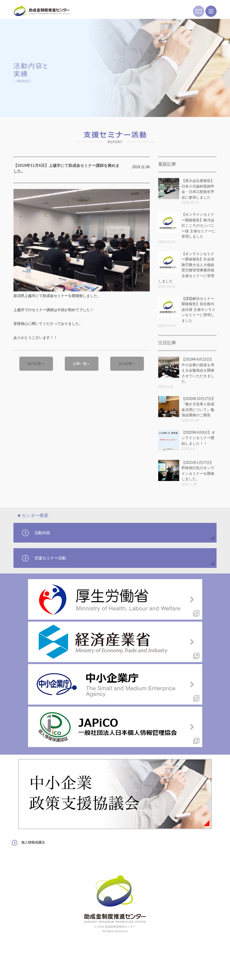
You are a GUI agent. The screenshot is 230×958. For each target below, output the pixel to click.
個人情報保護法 (33, 842)
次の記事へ (127, 364)
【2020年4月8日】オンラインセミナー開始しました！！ (198, 438)
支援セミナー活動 (50, 558)
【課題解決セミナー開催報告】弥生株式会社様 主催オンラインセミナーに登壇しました (198, 309)
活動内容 (42, 532)
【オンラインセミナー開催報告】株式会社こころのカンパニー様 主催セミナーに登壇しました (198, 225)
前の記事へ (36, 364)
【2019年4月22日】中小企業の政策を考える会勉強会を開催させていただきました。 (197, 370)
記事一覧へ (81, 364)
